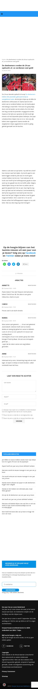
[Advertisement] (19, 37)
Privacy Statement (8, 671)
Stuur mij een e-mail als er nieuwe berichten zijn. (19, 418)
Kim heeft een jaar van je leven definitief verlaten (17, 499)
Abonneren (10, 590)
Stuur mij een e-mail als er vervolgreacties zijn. (18, 415)
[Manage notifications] (4, 684)
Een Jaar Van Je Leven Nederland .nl (21, 686)
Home (3, 59)
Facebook (30, 252)
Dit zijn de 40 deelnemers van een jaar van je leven (18, 495)
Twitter (10, 255)
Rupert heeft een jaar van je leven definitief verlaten (18, 466)
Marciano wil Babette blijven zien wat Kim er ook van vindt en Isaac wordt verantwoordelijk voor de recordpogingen (18, 505)
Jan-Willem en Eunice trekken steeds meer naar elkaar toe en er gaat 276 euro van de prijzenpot (19, 461)
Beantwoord (32, 285)
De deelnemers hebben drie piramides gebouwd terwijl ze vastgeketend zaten (18, 96)
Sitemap (5, 676)
